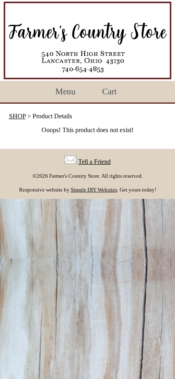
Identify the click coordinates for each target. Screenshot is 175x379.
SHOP (17, 116)
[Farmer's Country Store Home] (87, 40)
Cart (109, 91)
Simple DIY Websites (94, 190)
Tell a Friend (94, 161)
